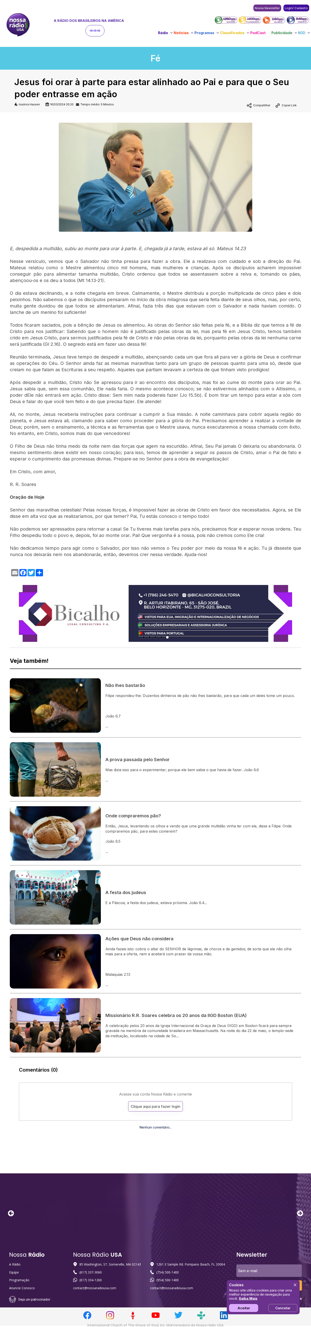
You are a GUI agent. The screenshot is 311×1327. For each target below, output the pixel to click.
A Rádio (14, 1264)
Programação (19, 1280)
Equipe (14, 1272)
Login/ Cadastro (296, 8)
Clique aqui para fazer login (155, 1106)
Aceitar (243, 1308)
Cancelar (283, 1308)
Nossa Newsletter (267, 8)
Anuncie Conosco (22, 1288)
